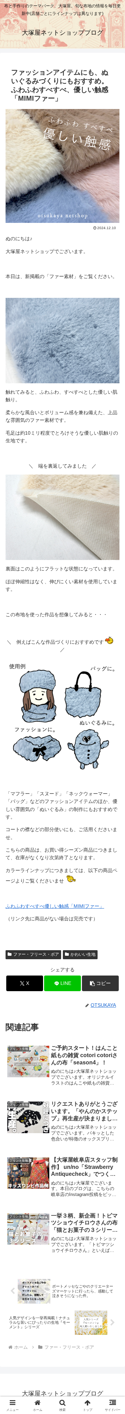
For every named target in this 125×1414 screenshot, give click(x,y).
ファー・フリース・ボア (36, 954)
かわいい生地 (82, 954)
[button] (100, 983)
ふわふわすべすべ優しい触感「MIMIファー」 (55, 906)
